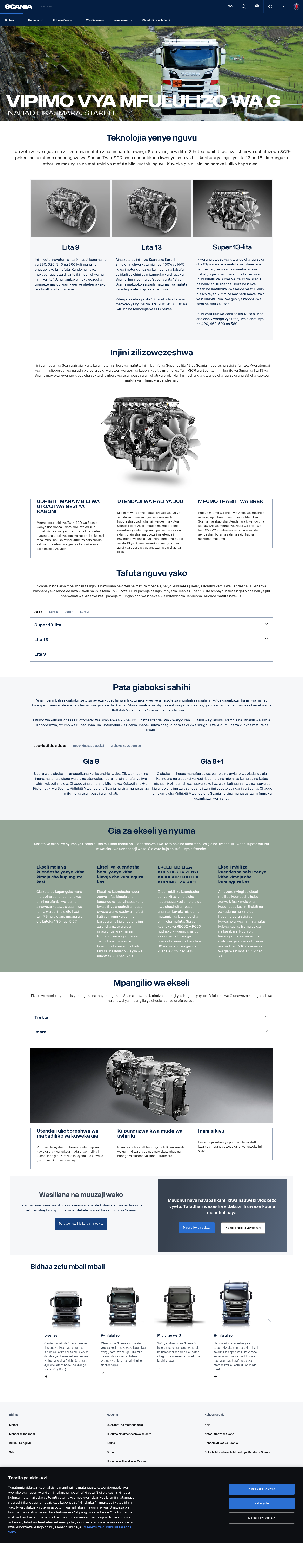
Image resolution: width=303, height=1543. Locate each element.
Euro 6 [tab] (38, 612)
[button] (283, 6)
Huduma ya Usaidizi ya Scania (127, 1461)
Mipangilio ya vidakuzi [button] (196, 1227)
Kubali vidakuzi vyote (262, 1489)
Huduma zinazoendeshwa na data (129, 1434)
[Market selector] (270, 6)
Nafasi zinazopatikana (219, 1434)
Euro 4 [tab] (69, 612)
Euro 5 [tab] (53, 612)
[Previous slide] (33, 1322)
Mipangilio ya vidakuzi (261, 1518)
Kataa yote (262, 1503)
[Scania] (18, 6)
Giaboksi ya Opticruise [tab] (126, 746)
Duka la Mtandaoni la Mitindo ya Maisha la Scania (237, 1452)
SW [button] (230, 6)
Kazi (207, 1425)
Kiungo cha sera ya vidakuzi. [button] (243, 1228)
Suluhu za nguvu (20, 1443)
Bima (110, 1452)
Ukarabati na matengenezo (125, 1425)
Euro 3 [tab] (84, 612)
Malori (13, 1425)
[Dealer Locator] (256, 6)
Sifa (11, 1452)
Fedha (111, 1443)
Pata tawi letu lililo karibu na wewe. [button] (81, 1223)
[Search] (243, 6)
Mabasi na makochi (22, 1434)
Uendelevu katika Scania (221, 1443)
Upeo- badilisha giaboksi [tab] (50, 746)
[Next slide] (269, 1322)
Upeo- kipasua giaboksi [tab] (88, 746)
